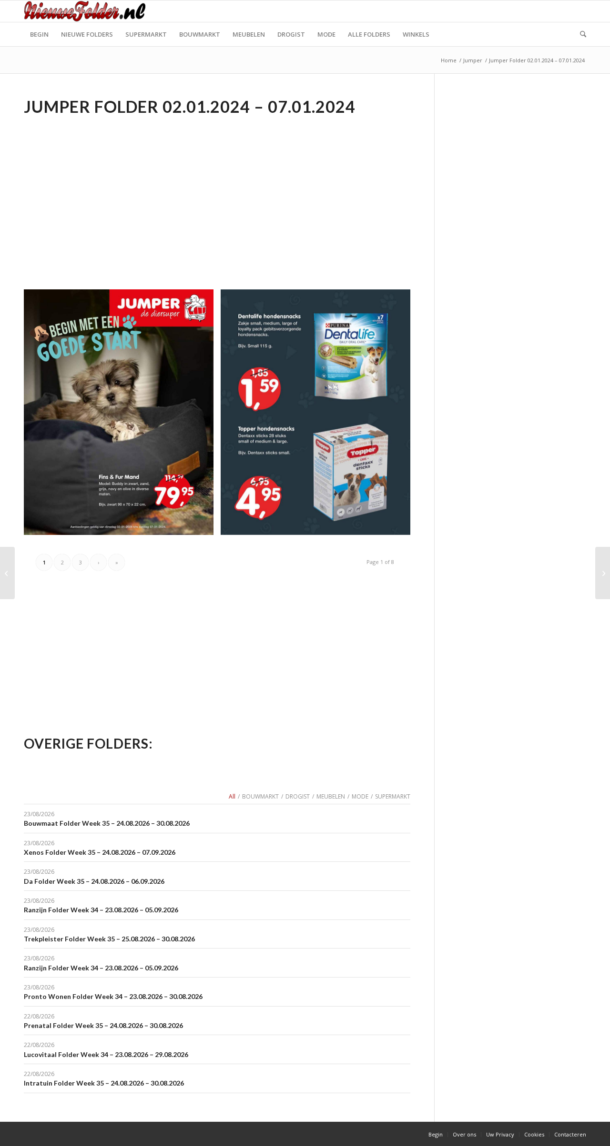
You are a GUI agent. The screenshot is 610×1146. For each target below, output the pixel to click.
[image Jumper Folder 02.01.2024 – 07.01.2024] (122, 415)
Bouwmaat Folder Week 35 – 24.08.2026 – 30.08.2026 (107, 823)
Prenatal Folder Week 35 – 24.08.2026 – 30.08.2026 (103, 1025)
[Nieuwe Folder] (88, 11)
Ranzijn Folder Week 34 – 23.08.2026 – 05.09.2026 (101, 910)
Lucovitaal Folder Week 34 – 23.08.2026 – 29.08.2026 (106, 1054)
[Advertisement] (104, 188)
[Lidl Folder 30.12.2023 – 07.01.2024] (602, 573)
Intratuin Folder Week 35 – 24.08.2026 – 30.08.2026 (104, 1083)
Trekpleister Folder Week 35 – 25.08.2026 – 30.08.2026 (109, 939)
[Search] (580, 34)
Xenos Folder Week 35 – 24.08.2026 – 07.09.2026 (99, 852)
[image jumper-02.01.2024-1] (319, 415)
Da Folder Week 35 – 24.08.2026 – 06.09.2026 (94, 881)
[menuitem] (39, 34)
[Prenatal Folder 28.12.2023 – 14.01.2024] (7, 573)
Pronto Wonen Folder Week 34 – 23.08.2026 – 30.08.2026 (113, 996)
